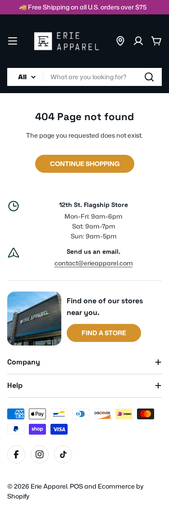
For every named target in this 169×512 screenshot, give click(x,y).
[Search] (149, 77)
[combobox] (84, 77)
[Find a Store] (120, 41)
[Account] (138, 41)
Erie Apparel (49, 486)
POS (76, 486)
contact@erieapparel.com (94, 263)
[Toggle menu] (12, 41)
